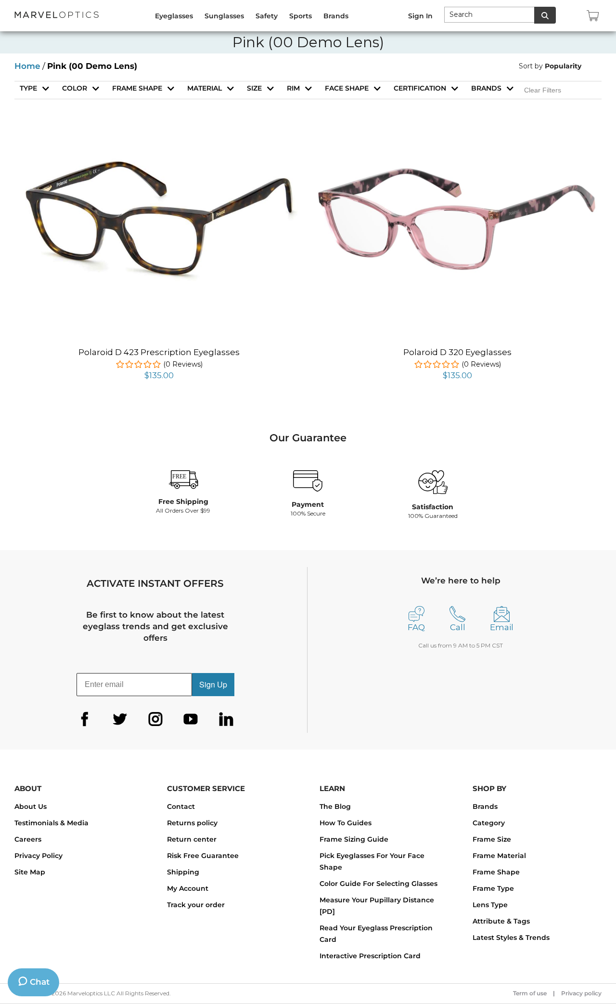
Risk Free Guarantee (203, 855)
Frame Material (499, 855)
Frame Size (492, 839)
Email (501, 627)
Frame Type (493, 888)
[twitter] (119, 719)
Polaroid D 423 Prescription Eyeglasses (159, 352)
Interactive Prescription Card (370, 955)
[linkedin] (226, 719)
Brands (486, 88)
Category (489, 823)
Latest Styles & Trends (511, 937)
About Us (30, 806)
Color (74, 88)
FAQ (416, 627)
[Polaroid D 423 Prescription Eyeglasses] (159, 144)
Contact (181, 806)
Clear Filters (542, 90)
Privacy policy (581, 993)
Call (457, 627)
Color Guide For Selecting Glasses (378, 883)
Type (28, 88)
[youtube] (190, 719)
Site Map (29, 872)
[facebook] (84, 719)
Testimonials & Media (51, 823)
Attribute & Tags (501, 921)
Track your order (196, 904)
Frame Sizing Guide (354, 839)
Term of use (530, 993)
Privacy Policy (38, 855)
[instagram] (155, 719)
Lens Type (490, 904)
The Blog (335, 806)
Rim (293, 88)
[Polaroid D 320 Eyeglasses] (457, 171)
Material (204, 88)
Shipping (183, 872)
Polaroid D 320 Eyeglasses (457, 352)
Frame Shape (496, 872)
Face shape (347, 88)
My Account (187, 888)
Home (27, 66)
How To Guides (346, 823)
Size (254, 88)
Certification (420, 88)
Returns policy (192, 823)
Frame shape (137, 88)
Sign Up (213, 684)
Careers (27, 839)
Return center (192, 839)
